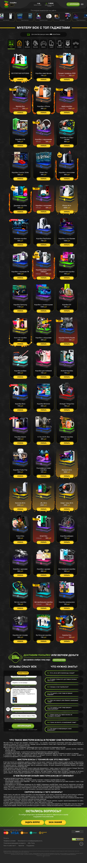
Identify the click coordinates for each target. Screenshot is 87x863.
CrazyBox (13, 2)
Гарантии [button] (21, 845)
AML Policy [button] (31, 843)
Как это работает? (10, 845)
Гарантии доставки (59, 660)
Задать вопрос (32, 822)
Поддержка (30, 845)
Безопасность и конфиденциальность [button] (30, 841)
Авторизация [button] (74, 4)
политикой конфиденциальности (68, 854)
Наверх (78, 831)
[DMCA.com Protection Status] (77, 840)
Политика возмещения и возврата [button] (14, 843)
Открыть (20, 79)
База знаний (55, 822)
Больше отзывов (23, 673)
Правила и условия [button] (9, 841)
